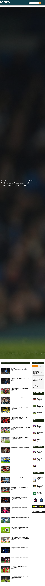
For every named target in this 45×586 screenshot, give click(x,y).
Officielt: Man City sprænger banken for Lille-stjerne (19, 488)
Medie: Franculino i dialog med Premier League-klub (19, 389)
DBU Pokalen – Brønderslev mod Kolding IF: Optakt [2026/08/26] (19, 528)
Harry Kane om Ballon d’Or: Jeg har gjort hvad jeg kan (19, 567)
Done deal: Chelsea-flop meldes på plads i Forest (19, 548)
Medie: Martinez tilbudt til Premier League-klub (20, 379)
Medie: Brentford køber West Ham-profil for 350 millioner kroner (20, 448)
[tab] (35, 366)
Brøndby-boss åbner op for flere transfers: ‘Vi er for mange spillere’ (20, 577)
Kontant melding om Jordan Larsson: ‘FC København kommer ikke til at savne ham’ (20, 538)
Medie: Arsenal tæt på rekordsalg (18, 466)
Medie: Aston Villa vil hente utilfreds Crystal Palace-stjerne (19, 498)
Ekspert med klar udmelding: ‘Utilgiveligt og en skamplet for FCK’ (20, 438)
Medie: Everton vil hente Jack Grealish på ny (20, 518)
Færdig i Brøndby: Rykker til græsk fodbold (20, 457)
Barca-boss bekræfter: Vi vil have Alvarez (20, 397)
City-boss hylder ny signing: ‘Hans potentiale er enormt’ (18, 477)
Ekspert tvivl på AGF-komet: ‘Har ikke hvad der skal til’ (20, 428)
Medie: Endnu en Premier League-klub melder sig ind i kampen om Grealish (19, 369)
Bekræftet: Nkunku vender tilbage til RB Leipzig (19, 558)
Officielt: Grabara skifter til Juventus (19, 507)
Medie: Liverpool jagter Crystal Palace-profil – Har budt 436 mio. (19, 418)
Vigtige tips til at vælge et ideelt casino (40, 486)
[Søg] (40, 3)
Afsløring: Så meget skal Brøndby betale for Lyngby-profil (20, 408)
